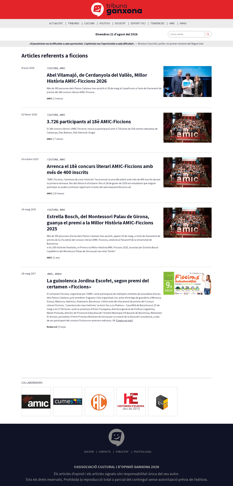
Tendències (157, 23)
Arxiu (183, 23)
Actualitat (56, 23)
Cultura (89, 23)
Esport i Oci (138, 23)
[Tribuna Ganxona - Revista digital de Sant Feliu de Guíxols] (116, 438)
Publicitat (122, 451)
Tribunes (73, 23)
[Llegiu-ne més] (124, 320)
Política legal (143, 451)
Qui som (89, 451)
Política (105, 23)
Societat (120, 23)
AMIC (172, 23)
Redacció (52, 326)
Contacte (105, 451)
